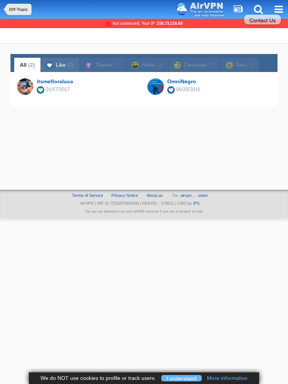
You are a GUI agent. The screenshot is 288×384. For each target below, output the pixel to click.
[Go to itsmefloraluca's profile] (25, 86)
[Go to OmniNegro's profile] (155, 86)
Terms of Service (87, 195)
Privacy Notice (124, 195)
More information (227, 378)
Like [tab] (64, 65)
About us (155, 195)
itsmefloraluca (55, 81)
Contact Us (262, 20)
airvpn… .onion (194, 195)
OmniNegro (181, 81)
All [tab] (27, 65)
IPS (196, 203)
